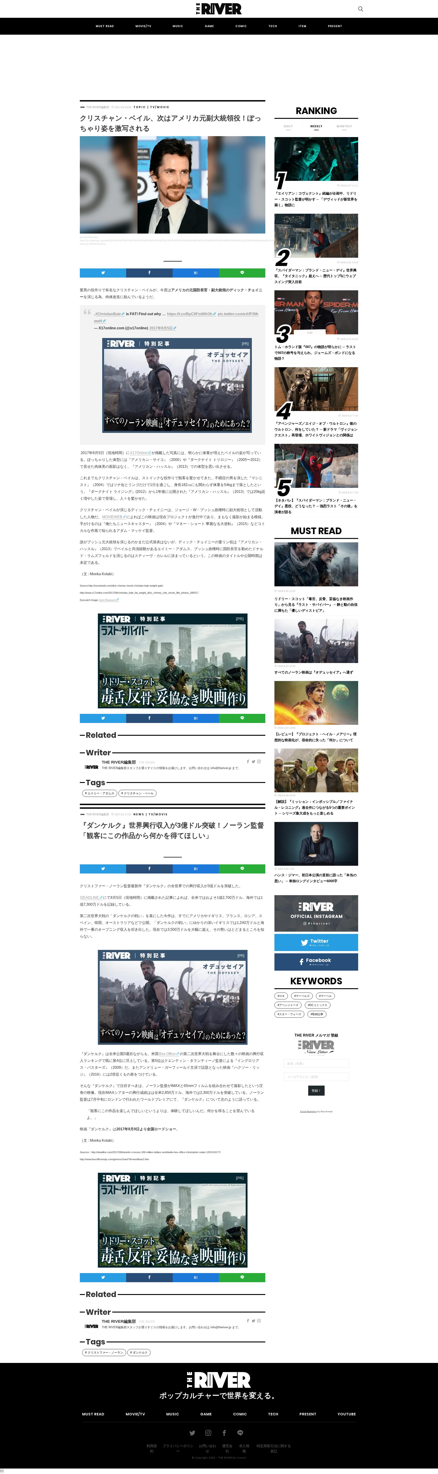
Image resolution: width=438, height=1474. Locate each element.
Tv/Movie (159, 107)
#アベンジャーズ (288, 1005)
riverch (241, 1457)
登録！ (316, 1090)
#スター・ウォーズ (289, 1014)
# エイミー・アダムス (99, 793)
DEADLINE (89, 897)
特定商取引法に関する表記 (274, 1448)
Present (335, 26)
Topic (139, 107)
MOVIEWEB (112, 517)
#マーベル (325, 996)
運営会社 (227, 1448)
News (138, 814)
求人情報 (244, 1448)
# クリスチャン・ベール (137, 793)
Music (178, 26)
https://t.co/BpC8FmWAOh (189, 314)
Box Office (167, 1054)
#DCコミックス (317, 1005)
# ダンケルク (139, 1352)
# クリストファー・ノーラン (104, 1352)
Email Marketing (308, 1111)
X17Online (138, 453)
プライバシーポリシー (178, 1448)
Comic (241, 26)
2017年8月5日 (161, 328)
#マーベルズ (302, 996)
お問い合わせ (207, 1448)
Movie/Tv (143, 26)
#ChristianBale (108, 314)
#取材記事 (317, 1014)
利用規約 (152, 1448)
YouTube (347, 1414)
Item (302, 26)
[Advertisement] (219, 63)
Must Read (105, 26)
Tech (273, 26)
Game (209, 26)
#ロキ (281, 996)
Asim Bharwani (107, 600)
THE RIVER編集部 (97, 107)
